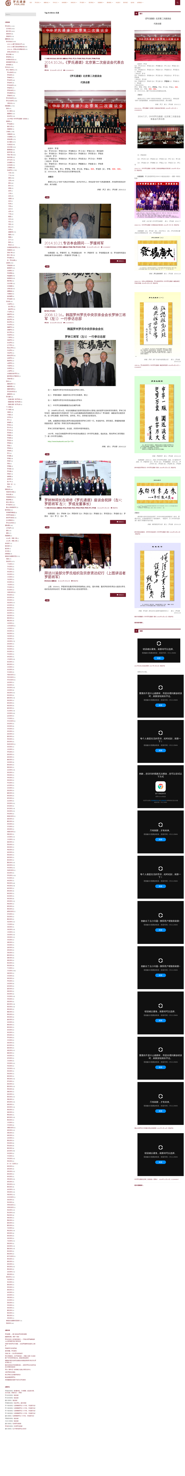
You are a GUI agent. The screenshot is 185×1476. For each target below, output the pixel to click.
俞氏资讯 (9, 610)
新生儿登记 (9, 502)
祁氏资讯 (9, 999)
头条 (47, 197)
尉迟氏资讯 (10, 744)
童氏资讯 (9, 1019)
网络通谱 (64, 2)
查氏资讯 (9, 888)
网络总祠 (73, 2)
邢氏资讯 (9, 1161)
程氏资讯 (9, 1006)
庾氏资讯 (9, 795)
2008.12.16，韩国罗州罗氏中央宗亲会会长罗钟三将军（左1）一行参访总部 (85, 317)
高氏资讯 (9, 1246)
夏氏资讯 (9, 703)
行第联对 (9, 294)
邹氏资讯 (9, 1171)
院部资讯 (8, 1323)
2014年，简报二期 (11, 541)
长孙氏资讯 (10, 1197)
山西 (9, 211)
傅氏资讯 (9, 620)
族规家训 (9, 278)
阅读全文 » (122, 261)
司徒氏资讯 (10, 674)
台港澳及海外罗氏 (12, 247)
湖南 (9, 178)
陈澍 (8, 487)
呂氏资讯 (9, 690)
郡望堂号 (9, 268)
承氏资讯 (9, 829)
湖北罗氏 (9, 319)
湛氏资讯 (9, 952)
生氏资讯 (9, 1300)
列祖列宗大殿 (10, 492)
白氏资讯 (9, 983)
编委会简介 (10, 384)
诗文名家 (9, 147)
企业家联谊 (9, 520)
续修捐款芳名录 (10, 62)
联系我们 (125, 2)
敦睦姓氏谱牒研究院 (11, 556)
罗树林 (87, 508)
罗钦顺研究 (10, 93)
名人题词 (9, 111)
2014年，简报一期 (11, 538)
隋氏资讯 (9, 1218)
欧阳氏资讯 (10, 911)
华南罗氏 (9, 335)
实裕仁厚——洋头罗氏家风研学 (14, 1353)
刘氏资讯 (9, 641)
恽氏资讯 (9, 813)
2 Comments (69, 323)
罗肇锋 (9, 466)
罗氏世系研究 (10, 98)
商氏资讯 (9, 700)
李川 (8, 420)
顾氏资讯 (9, 1233)
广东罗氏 (9, 312)
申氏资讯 (9, 981)
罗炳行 (9, 461)
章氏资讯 (9, 1017)
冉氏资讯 (9, 633)
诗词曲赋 (9, 286)
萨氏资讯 (9, 1081)
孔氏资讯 (9, 711)
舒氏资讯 (9, 1058)
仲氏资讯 (9, 595)
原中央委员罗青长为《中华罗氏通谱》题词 (146, 467)
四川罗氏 (10, 306)
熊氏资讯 (9, 965)
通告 (7, 530)
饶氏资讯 (9, 1238)
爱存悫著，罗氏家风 (11, 1351)
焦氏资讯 (9, 963)
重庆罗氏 (10, 309)
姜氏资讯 (9, 708)
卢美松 (9, 415)
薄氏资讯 (9, 1099)
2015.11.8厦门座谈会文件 (14, 44)
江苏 (9, 219)
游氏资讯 (9, 950)
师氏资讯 (9, 777)
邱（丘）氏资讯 (11, 1163)
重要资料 (9, 394)
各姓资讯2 (9, 1277)
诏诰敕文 (9, 270)
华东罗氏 (9, 324)
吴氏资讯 (9, 687)
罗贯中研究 (10, 90)
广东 (9, 175)
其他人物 (9, 252)
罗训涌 (9, 471)
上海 (9, 193)
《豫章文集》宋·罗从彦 (13, 404)
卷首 (7, 108)
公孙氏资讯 (10, 626)
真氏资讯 (9, 994)
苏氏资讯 (9, 1063)
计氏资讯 (9, 1122)
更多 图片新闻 (139, 622)
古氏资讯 (9, 667)
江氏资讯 (9, 924)
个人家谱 (8, 407)
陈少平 (9, 481)
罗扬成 (78, 508)
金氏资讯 (9, 1189)
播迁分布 (9, 126)
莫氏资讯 (9, 1076)
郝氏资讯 (9, 1181)
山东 (9, 209)
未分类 (7, 551)
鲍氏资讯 (9, 1254)
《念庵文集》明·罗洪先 (13, 399)
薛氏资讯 (9, 1102)
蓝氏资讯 (9, 1094)
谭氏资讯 (9, 1133)
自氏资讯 (9, 1055)
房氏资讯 (9, 824)
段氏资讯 (9, 916)
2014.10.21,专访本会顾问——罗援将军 (74, 243)
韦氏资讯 (9, 1228)
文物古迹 (9, 288)
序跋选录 (9, 265)
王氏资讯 (9, 970)
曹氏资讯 (9, 862)
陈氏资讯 (9, 1212)
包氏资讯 (9, 649)
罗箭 (8, 463)
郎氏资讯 (9, 1176)
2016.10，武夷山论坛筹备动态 (16, 49)
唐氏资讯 (9, 698)
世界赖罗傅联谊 (10, 512)
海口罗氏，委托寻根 (20, 1403)
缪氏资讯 (9, 1035)
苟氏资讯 (9, 1066)
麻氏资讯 (9, 1264)
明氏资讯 (9, 849)
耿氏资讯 (9, 1045)
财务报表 (8, 65)
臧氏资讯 (9, 1053)
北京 (9, 201)
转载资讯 (8, 36)
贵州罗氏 (9, 322)
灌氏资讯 (9, 960)
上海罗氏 (9, 371)
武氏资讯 (9, 1295)
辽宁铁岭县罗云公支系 (19, 1429)
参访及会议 (53, 58)
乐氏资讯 (9, 582)
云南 (9, 196)
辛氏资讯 (9, 1156)
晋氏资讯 (9, 855)
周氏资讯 (9, 692)
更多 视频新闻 (139, 1185)
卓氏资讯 (9, 656)
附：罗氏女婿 (11, 260)
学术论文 (55, 2)
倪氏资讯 (9, 615)
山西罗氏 (9, 363)
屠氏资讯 (9, 759)
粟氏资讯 (9, 1025)
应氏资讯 (9, 788)
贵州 (9, 185)
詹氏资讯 (9, 1120)
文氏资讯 (9, 837)
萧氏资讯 (9, 1079)
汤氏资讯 (9, 929)
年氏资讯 (9, 783)
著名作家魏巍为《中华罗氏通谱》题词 (145, 616)
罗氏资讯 (37, 2)
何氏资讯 (9, 602)
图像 (47, 70)
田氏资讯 (9, 978)
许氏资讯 (9, 1125)
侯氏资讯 (9, 608)
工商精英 (9, 167)
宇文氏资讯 (10, 721)
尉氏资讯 (9, 741)
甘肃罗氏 (9, 368)
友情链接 (139, 2)
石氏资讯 (9, 996)
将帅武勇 (9, 139)
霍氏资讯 (9, 1225)
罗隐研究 (9, 95)
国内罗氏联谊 (10, 517)
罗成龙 (83, 58)
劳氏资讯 (9, 646)
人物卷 (8, 131)
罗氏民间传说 (11, 391)
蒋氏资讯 (9, 1089)
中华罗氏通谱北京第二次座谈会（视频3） (146, 1179)
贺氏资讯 (9, 1143)
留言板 (132, 2)
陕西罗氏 (9, 360)
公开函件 (8, 528)
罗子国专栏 (9, 505)
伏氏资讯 (9, 600)
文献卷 (8, 263)
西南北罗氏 (10, 355)
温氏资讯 (9, 947)
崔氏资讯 (9, 765)
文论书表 (9, 283)
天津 (9, 203)
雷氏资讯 (9, 1223)
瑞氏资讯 (9, 973)
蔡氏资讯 (9, 1097)
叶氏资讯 (9, 672)
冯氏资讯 (9, 636)
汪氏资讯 (9, 932)
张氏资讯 (9, 803)
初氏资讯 (9, 644)
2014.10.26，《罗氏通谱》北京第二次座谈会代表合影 (84, 64)
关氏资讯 (9, 631)
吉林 (9, 191)
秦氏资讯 (9, 1004)
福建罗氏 (9, 327)
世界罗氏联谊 (10, 515)
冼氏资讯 (9, 1279)
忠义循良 (9, 142)
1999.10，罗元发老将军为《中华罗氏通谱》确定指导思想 (151, 365)
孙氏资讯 (9, 713)
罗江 (90, 508)
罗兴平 (9, 427)
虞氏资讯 (9, 1104)
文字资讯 (59, 247)
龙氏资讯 (9, 1272)
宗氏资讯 (9, 729)
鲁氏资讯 (9, 1251)
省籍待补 (10, 232)
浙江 (9, 227)
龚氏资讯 (9, 1274)
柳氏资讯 (9, 891)
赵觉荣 (9, 479)
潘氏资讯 (9, 958)
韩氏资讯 (9, 1230)
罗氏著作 (82, 2)
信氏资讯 (9, 613)
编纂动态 (46, 2)
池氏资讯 (9, 927)
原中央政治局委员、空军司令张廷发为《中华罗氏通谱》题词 (151, 532)
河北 (9, 222)
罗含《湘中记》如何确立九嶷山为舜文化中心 (18, 1369)
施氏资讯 (9, 842)
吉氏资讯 (9, 682)
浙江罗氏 (9, 332)
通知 (7, 533)
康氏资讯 (9, 793)
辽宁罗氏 (9, 345)
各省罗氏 (9, 170)
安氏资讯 (9, 723)
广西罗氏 (9, 337)
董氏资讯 (9, 1086)
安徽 (9, 188)
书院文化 (9, 103)
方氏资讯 (9, 839)
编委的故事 (10, 389)
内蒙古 (10, 198)
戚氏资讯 (9, 819)
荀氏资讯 (9, 1071)
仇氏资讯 (9, 590)
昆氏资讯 (9, 844)
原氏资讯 (9, 664)
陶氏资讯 (9, 1215)
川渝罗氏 (9, 304)
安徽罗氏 (9, 330)
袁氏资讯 (9, 1107)
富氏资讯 (9, 736)
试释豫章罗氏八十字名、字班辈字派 (24, 1405)
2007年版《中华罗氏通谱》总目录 (17, 119)
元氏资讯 (9, 623)
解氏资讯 (9, 1117)
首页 (31, 2)
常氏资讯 (9, 780)
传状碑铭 (9, 273)
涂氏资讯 (9, 945)
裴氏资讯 (9, 1109)
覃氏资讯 (9, 1115)
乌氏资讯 (9, 579)
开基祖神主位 (10, 497)
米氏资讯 (9, 1022)
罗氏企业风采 (10, 523)
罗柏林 (82, 508)
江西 (9, 180)
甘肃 (9, 229)
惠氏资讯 (9, 1290)
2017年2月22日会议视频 (141, 666)
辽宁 (9, 240)
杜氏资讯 (9, 878)
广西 (9, 214)
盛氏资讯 (9, 988)
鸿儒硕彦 (9, 134)
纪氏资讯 (9, 1030)
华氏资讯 (9, 654)
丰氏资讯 (9, 572)
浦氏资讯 (9, 942)
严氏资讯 (9, 569)
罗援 (74, 247)
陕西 (9, 242)
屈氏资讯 (9, 757)
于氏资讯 (9, 587)
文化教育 (9, 162)
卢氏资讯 (9, 659)
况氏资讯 (9, 638)
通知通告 (109, 2)
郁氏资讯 (9, 1174)
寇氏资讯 (9, 734)
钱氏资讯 (9, 1194)
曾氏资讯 (9, 865)
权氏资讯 (9, 873)
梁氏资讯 (9, 901)
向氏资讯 (9, 685)
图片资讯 (59, 58)
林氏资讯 (9, 886)
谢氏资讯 (9, 1130)
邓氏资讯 (9, 1158)
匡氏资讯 (9, 651)
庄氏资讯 (9, 785)
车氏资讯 (9, 1153)
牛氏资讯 (9, 968)
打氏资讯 (9, 826)
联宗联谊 (91, 2)
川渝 (9, 173)
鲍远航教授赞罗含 (10, 1377)
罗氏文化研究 (10, 101)
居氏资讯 (9, 754)
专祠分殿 (8, 494)
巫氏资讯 (9, 772)
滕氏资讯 (9, 955)
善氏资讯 (9, 1284)
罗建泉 (9, 435)
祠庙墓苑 (9, 276)
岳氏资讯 (9, 762)
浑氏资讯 (9, 940)
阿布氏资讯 (10, 1205)
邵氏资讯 (9, 1169)
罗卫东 (75, 58)
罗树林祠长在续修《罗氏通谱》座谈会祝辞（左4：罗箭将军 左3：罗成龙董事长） (84, 502)
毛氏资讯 (9, 922)
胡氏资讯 (9, 1050)
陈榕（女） (10, 484)
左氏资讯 (9, 770)
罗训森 (98, 58)
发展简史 (9, 129)
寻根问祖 (9, 379)
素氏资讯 (9, 1027)
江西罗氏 (9, 317)
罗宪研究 (9, 83)
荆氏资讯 (9, 1073)
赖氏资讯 (9, 1148)
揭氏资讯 (9, 834)
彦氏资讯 (9, 806)
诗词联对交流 (10, 59)
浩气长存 (9, 160)
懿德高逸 (9, 149)
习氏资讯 (9, 584)
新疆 (9, 216)
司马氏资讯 (10, 680)
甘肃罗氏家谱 (17, 1423)
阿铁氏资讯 (10, 1207)
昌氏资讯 (9, 847)
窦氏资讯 (9, 1014)
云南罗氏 (9, 358)
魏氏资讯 (9, 1248)
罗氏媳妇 (9, 258)
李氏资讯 (9, 875)
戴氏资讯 (9, 821)
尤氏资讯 (9, 749)
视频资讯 (8, 34)
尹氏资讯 (9, 752)
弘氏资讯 (9, 801)
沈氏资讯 (9, 934)
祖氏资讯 (9, 1001)
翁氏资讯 (9, 1043)
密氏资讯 (9, 1287)
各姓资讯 (8, 561)
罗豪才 (9, 474)
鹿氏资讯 (9, 1261)
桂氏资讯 (9, 896)
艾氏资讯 (9, 1061)
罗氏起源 (9, 124)
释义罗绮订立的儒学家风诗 (12, 1375)
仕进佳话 (9, 144)
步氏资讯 (9, 914)
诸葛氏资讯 (10, 1127)
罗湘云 (9, 458)
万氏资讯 (9, 566)
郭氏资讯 (9, 1184)
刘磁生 (9, 412)
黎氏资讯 (9, 1269)
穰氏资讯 (9, 1012)
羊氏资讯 (9, 1040)
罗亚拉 (70, 58)
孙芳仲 (9, 417)
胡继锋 (9, 476)
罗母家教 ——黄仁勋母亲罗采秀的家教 (16, 1334)
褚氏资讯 (9, 1112)
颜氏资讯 (9, 1236)
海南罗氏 (9, 340)
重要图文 (9, 113)
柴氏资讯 (9, 893)
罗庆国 (65, 508)
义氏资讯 (9, 577)
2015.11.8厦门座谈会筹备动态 (16, 47)
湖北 (9, 183)
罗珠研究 (9, 88)
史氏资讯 (9, 669)
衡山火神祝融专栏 (11, 507)
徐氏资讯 (9, 811)
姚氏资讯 (9, 705)
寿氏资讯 (9, 739)
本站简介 (118, 2)
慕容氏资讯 (10, 816)
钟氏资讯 (9, 1192)
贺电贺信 (8, 57)
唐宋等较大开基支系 (13, 376)
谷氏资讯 (9, 1138)
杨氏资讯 (9, 883)
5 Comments (69, 70)
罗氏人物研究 (10, 70)
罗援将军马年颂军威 (11, 1348)
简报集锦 (100, 2)
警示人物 (9, 255)
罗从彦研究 (10, 72)
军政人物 (9, 155)
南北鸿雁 (8, 54)
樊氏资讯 (9, 909)
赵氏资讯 (9, 1151)
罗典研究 (9, 77)
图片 (141, 13)
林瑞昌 (9, 422)
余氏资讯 (9, 605)
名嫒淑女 (9, 250)
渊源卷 (8, 121)
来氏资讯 (9, 880)
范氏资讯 (9, 1068)
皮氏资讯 (9, 986)
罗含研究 (9, 80)
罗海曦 (93, 58)
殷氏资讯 (9, 919)
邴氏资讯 (9, 1166)
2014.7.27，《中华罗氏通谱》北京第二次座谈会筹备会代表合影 (152, 168)
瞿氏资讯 (9, 1310)
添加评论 (115, 508)
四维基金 (7, 554)
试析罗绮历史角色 (10, 1372)
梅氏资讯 (9, 904)
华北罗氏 (9, 350)
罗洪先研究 (10, 85)
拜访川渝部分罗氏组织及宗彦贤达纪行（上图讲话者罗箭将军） (85, 575)
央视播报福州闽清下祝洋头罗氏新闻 (15, 1380)
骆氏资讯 (9, 1243)
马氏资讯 (9, 1241)
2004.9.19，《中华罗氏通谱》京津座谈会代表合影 (148, 225)
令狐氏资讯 (10, 592)
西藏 (9, 237)
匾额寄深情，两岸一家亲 (12, 1337)
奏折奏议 (9, 281)
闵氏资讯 (9, 1318)
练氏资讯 (9, 1032)
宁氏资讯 (9, 718)
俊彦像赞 (9, 296)
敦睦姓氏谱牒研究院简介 (13, 1320)
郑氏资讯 (9, 1179)
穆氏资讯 (9, 1009)
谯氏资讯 (9, 1135)
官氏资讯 (9, 731)
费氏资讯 (9, 1140)
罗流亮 (7, 1426)
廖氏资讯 (9, 798)
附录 (7, 381)
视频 (141, 631)
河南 (9, 224)
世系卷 (8, 301)
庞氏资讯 (9, 790)
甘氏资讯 (9, 976)
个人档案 (47, 58)
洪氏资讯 (9, 937)
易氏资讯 (9, 852)
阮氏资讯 (9, 1202)
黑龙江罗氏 (10, 348)
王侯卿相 (9, 137)
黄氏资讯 (9, 1266)
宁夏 (9, 206)
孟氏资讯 (9, 716)
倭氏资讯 (9, 618)
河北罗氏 (9, 353)
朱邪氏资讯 (10, 870)
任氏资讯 (9, 597)
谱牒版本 (9, 291)
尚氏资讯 (9, 747)
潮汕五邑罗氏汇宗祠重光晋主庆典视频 (145, 1128)
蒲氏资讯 (9, 1091)
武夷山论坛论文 (11, 52)
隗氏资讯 (9, 1220)
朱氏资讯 (9, 868)
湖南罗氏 (9, 314)
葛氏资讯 (9, 1084)
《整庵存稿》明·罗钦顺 (13, 402)
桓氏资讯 (9, 898)
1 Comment (106, 247)
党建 (7, 559)
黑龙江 (10, 245)
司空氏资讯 (10, 677)
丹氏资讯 (9, 574)
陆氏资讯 (9, 1210)
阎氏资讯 (9, 1200)
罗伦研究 (9, 75)
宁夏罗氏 (9, 366)
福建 (9, 234)
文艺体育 (9, 165)
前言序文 (9, 116)
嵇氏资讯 (9, 767)
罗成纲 (79, 58)
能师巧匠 (9, 152)
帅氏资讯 (9, 775)
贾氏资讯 (9, 1145)
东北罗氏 (9, 342)
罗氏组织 (9, 299)
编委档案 (9, 386)
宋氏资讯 (9, 726)
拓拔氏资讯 (10, 831)
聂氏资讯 (9, 1048)
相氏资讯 (9, 991)
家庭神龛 (8, 499)
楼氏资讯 (9, 906)
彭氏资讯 (9, 808)
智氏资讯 (9, 860)
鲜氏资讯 (9, 1259)
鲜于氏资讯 (10, 1256)
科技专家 (9, 157)
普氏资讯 (9, 857)
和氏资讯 (9, 695)
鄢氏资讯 (9, 1187)
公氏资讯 (9, 628)
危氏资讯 (9, 662)
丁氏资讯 (9, 564)
